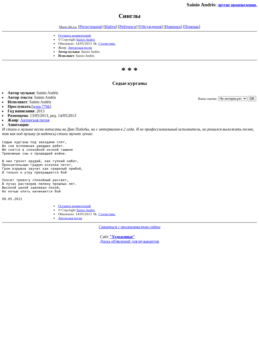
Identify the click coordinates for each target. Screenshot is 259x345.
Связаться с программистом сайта (129, 227)
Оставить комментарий (74, 35)
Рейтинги (127, 26)
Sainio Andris (85, 39)
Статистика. (107, 43)
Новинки (173, 26)
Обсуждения (150, 26)
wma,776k (41, 106)
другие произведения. (237, 5)
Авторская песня (80, 48)
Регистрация (90, 26)
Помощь (191, 26)
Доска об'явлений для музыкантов (129, 241)
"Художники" (122, 237)
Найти (110, 26)
